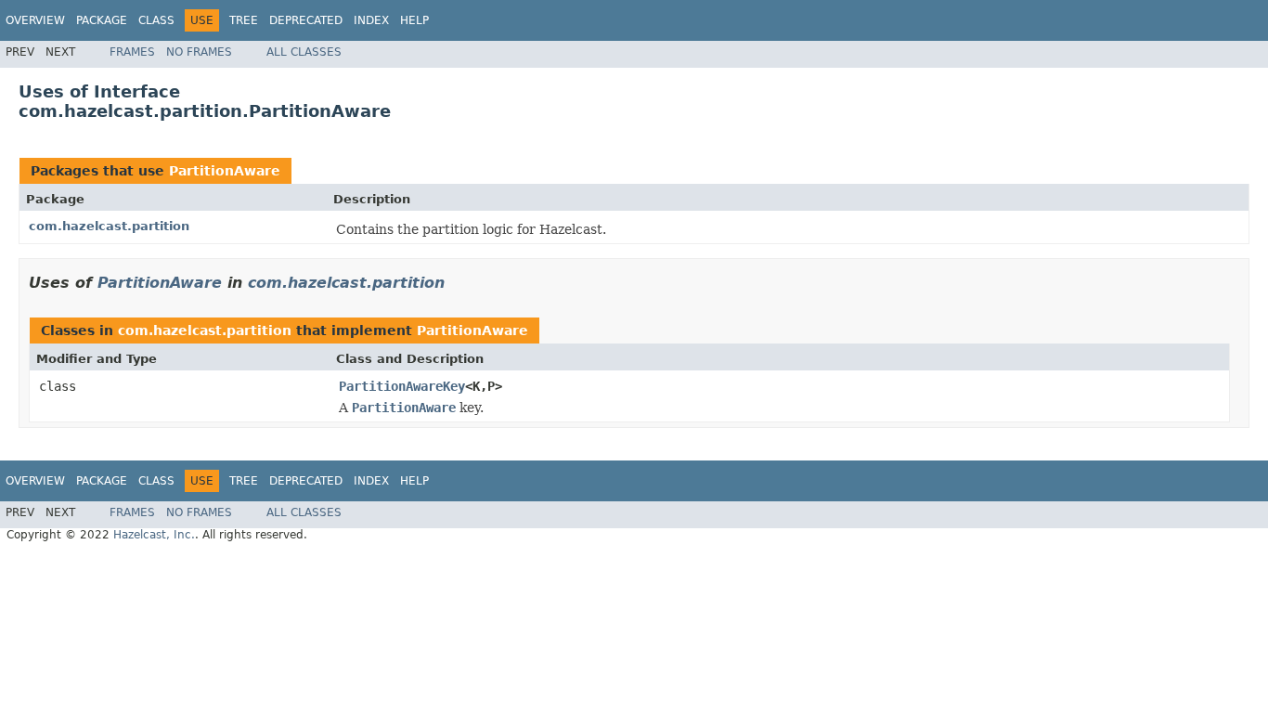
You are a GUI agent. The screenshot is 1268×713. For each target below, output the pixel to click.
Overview (35, 20)
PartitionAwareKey (402, 386)
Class (156, 20)
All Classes (304, 51)
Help (414, 20)
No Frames (199, 51)
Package (101, 20)
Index (371, 20)
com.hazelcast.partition (109, 226)
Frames (132, 51)
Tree (243, 20)
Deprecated (306, 20)
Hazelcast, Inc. (154, 534)
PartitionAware (224, 170)
